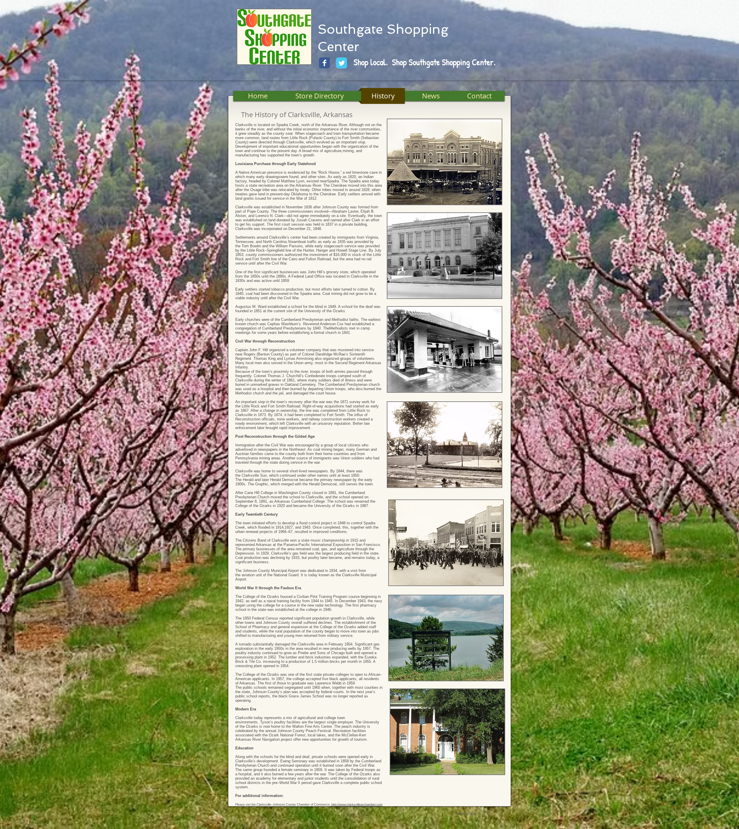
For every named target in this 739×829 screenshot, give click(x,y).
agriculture (332, 151)
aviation (248, 575)
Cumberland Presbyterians (284, 328)
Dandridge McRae (330, 354)
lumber (291, 657)
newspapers (318, 471)
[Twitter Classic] (341, 62)
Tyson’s (266, 722)
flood (303, 523)
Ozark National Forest (287, 735)
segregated (293, 687)
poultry (313, 557)
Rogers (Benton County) (264, 354)
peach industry (353, 726)
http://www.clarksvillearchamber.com (356, 804)
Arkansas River (334, 125)
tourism (360, 739)
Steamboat (297, 241)
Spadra (333, 181)
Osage (255, 190)
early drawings (268, 177)
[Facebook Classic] (324, 62)
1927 (289, 527)
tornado (245, 644)
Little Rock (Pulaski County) (313, 138)
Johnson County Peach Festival (304, 731)
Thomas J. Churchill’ (284, 376)
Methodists (338, 328)
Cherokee (339, 185)
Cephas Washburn (282, 324)
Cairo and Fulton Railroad (310, 259)
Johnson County (335, 207)
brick (309, 657)
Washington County (294, 493)
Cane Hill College (259, 493)
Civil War (279, 263)
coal (249, 293)
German (363, 449)
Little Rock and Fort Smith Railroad (271, 406)
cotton (362, 289)
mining (348, 151)
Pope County (257, 211)
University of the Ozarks (324, 311)
